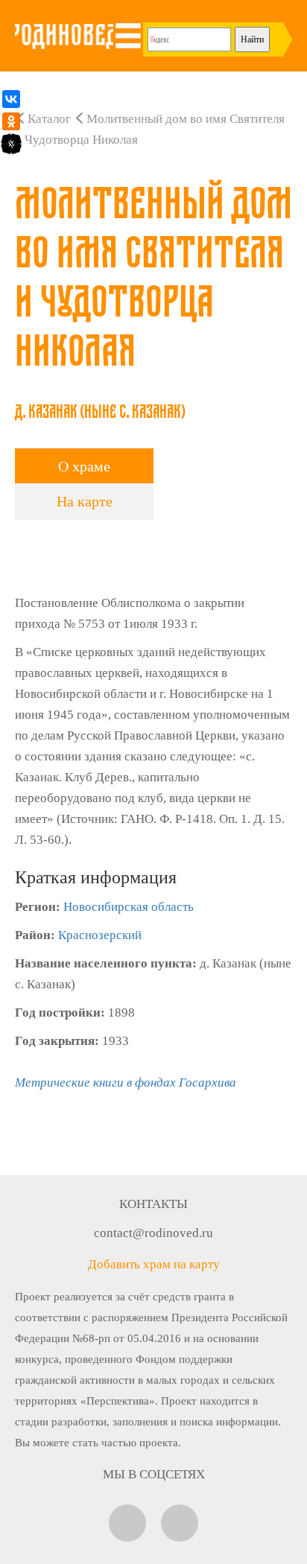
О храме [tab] (84, 466)
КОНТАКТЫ (153, 1204)
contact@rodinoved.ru (153, 1233)
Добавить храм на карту (154, 1264)
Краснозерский (100, 935)
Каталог (49, 119)
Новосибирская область (128, 907)
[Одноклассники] (11, 121)
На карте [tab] (85, 501)
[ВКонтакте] (11, 99)
